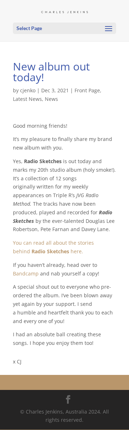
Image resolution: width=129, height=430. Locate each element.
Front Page (87, 90)
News (51, 99)
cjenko (27, 90)
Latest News (27, 99)
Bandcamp (26, 273)
